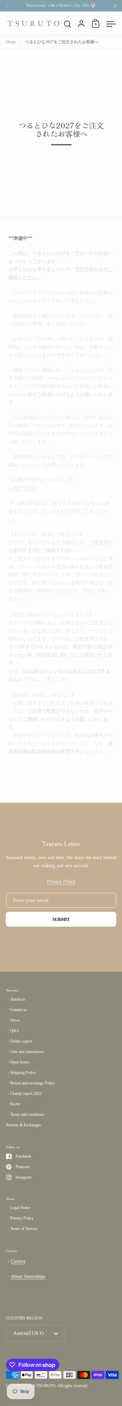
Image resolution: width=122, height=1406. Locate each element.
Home (11, 42)
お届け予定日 (22, 488)
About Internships (28, 1276)
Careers (18, 1261)
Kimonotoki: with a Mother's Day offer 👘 (61, 5)
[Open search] (67, 24)
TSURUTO (46, 1385)
